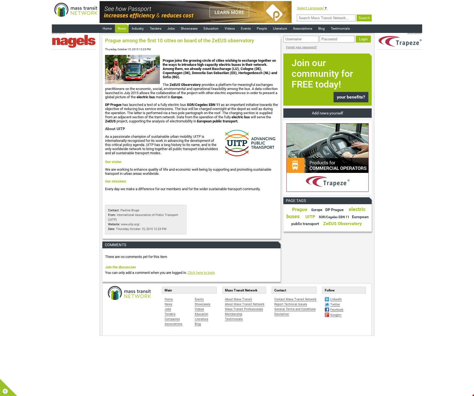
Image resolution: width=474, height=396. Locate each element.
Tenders (155, 28)
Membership (233, 314)
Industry (138, 28)
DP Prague (334, 209)
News (122, 28)
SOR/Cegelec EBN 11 (334, 217)
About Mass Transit (238, 299)
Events (246, 28)
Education (211, 28)
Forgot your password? (301, 47)
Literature (280, 28)
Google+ (336, 315)
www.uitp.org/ (130, 224)
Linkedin (336, 299)
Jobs (171, 28)
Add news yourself (327, 113)
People (262, 28)
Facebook (336, 309)
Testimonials (340, 28)
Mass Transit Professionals (244, 309)
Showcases (189, 28)
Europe (316, 210)
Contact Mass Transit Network (295, 299)
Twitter (335, 304)
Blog (321, 28)
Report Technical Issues (290, 304)
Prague (299, 209)
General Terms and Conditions (295, 309)
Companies (172, 319)
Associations (302, 28)
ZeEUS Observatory (342, 223)
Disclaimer (281, 314)
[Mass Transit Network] (75, 9)
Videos (230, 28)
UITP (310, 216)
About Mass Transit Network (244, 304)
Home (107, 28)
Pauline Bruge (129, 210)
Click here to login (201, 273)
